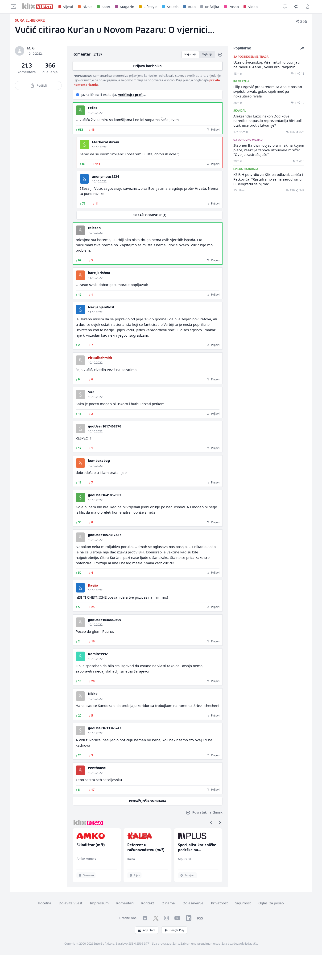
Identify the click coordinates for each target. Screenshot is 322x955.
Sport (106, 6)
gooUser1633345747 (104, 728)
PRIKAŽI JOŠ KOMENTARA (147, 801)
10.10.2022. (95, 113)
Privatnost (219, 903)
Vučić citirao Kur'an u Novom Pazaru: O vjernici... (114, 30)
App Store (149, 930)
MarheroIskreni (105, 142)
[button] (211, 822)
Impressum (99, 903)
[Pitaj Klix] (285, 6)
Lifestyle (150, 6)
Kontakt (147, 903)
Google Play (176, 930)
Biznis (87, 6)
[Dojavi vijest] (296, 6)
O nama (168, 903)
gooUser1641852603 (104, 495)
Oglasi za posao (271, 903)
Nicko (93, 693)
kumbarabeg (99, 460)
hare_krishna (99, 272)
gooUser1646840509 (104, 619)
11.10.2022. (95, 278)
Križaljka (212, 6)
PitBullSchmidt (100, 357)
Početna (44, 903)
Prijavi (214, 129)
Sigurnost (243, 903)
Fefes (92, 107)
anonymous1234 (105, 176)
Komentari (125, 903)
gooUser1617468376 (104, 426)
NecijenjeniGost (101, 307)
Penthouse (97, 768)
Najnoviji (190, 54)
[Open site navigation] (13, 6)
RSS (200, 918)
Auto (192, 6)
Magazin (127, 6)
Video (253, 6)
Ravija (93, 585)
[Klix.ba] (37, 6)
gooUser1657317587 (104, 534)
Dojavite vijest (70, 903)
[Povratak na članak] (220, 54)
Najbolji (207, 54)
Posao (234, 6)
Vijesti (68, 6)
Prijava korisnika (147, 66)
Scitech (172, 6)
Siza (91, 392)
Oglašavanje (192, 903)
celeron (94, 228)
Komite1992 (98, 654)
